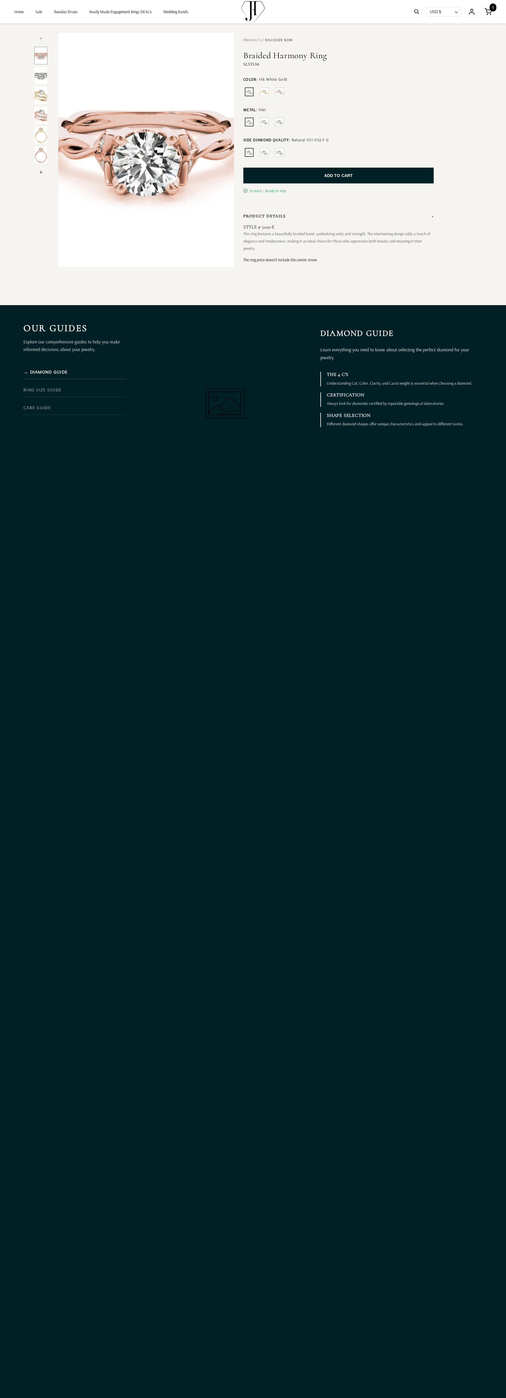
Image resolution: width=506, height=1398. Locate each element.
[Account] (472, 12)
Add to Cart (338, 175)
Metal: (254, 109)
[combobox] (443, 12)
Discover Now (279, 40)
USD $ (435, 12)
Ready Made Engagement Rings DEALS (120, 11)
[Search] (416, 12)
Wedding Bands (175, 11)
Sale (38, 11)
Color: (265, 79)
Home (19, 11)
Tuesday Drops (66, 11)
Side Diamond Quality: (286, 139)
